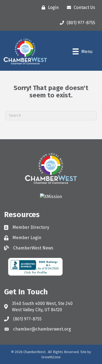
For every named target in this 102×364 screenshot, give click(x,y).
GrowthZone (51, 357)
